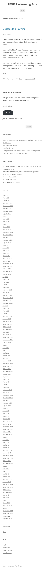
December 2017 (8, 427)
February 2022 (7, 316)
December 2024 (8, 232)
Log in (5, 545)
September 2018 (8, 403)
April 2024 (6, 253)
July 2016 (5, 466)
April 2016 (6, 474)
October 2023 (7, 269)
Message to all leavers (14, 28)
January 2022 (7, 319)
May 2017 (6, 442)
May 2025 (6, 222)
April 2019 (6, 385)
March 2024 (6, 256)
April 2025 (6, 224)
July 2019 (5, 377)
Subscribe (8, 113)
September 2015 (8, 492)
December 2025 (8, 206)
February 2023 (7, 290)
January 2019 (7, 392)
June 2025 (6, 219)
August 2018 (7, 406)
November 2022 (8, 298)
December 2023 (8, 264)
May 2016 (6, 471)
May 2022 (6, 311)
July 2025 (5, 216)
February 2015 (7, 505)
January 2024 (7, 261)
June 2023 (6, 279)
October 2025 (7, 208)
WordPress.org (7, 553)
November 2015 (8, 487)
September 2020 (8, 340)
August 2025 (7, 214)
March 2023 (6, 287)
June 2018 (6, 411)
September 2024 (8, 240)
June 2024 (6, 248)
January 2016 (7, 482)
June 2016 (6, 469)
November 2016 (8, 458)
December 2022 (8, 295)
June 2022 (6, 308)
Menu (22, 10)
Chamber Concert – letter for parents (15, 153)
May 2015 (6, 498)
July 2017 (5, 437)
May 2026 (6, 198)
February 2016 (7, 479)
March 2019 (6, 387)
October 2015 (7, 490)
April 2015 (6, 500)
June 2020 (6, 348)
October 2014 (7, 516)
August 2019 (7, 374)
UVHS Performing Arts (22, 4)
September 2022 (8, 303)
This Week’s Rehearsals (10, 145)
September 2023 (8, 272)
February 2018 (7, 421)
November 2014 (8, 513)
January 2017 (7, 453)
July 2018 (5, 408)
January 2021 (7, 335)
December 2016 (8, 456)
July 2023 (5, 277)
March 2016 (6, 477)
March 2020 (6, 356)
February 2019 (7, 390)
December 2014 (8, 511)
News (20, 79)
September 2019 (8, 371)
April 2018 (6, 416)
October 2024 (7, 237)
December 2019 (8, 364)
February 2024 (7, 258)
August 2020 (7, 342)
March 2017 (6, 448)
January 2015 (7, 508)
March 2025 (6, 227)
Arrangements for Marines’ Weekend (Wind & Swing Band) (21, 151)
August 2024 (7, 243)
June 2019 (6, 379)
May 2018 (6, 413)
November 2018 (8, 398)
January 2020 (7, 361)
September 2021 (8, 329)
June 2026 (6, 195)
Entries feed (6, 548)
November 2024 (8, 235)
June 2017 (6, 440)
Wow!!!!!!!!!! (13, 177)
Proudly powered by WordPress (12, 566)
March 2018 (6, 419)
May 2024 (6, 250)
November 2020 (8, 337)
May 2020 (6, 350)
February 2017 (7, 450)
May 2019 (6, 382)
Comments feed (8, 550)
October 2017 (7, 432)
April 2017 (6, 445)
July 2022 (5, 306)
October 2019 (7, 369)
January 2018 (7, 424)
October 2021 (7, 327)
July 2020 (5, 345)
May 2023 (6, 282)
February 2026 (7, 203)
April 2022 (6, 314)
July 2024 (5, 245)
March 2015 (6, 503)
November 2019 (8, 366)
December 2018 (8, 395)
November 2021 (8, 324)
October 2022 (7, 300)
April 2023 (6, 285)
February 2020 (7, 358)
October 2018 (7, 400)
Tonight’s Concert (8, 148)
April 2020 (6, 353)
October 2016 (7, 461)
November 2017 (8, 429)
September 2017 (8, 434)
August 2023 (7, 274)
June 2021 (6, 332)
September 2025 (8, 211)
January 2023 (7, 293)
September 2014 (8, 519)
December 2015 (8, 484)
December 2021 (8, 321)
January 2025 (7, 229)
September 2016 (8, 463)
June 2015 (6, 495)
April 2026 (6, 201)
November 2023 (8, 266)
